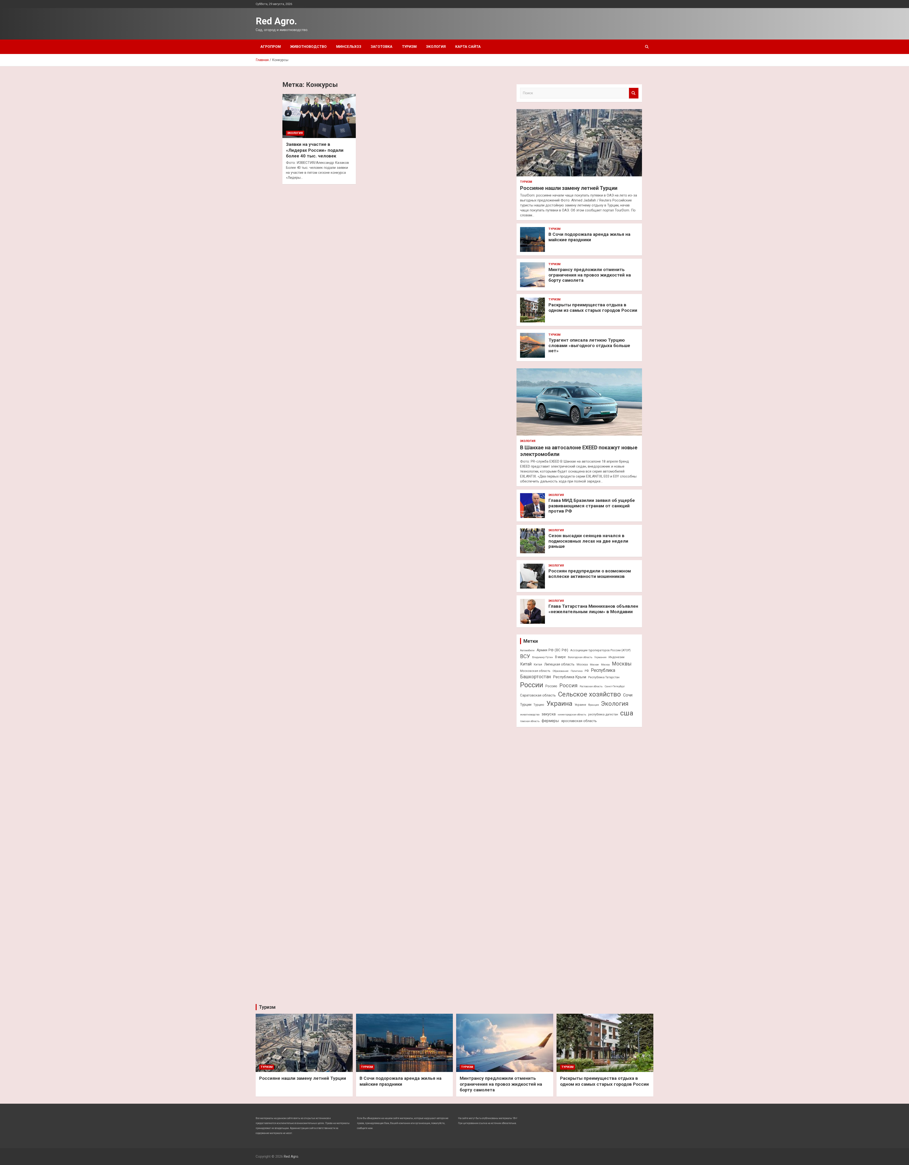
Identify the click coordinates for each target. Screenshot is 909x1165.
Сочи (628, 695)
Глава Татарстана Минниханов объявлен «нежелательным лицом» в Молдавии (593, 608)
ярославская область (579, 721)
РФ (587, 671)
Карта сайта (468, 47)
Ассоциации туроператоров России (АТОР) (600, 650)
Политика (577, 671)
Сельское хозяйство (589, 694)
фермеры (550, 721)
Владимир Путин (542, 657)
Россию (551, 686)
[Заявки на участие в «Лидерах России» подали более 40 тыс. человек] (319, 116)
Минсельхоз (348, 47)
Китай (526, 664)
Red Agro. (276, 21)
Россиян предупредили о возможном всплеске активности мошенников (589, 573)
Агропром (270, 47)
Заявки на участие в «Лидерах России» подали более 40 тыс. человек (314, 150)
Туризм (409, 47)
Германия (600, 657)
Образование (561, 671)
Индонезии (616, 657)
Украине (580, 704)
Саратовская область (538, 695)
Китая (538, 664)
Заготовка (381, 47)
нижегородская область (572, 714)
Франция (593, 704)
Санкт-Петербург (615, 686)
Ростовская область (591, 686)
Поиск (633, 93)
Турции (525, 704)
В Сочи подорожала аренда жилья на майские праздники (589, 237)
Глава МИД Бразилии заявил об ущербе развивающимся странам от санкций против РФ (591, 506)
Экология (436, 47)
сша (626, 713)
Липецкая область (559, 664)
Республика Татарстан (603, 677)
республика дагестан (603, 714)
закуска (549, 714)
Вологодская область (580, 657)
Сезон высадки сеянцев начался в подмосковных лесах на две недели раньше (588, 541)
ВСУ (525, 656)
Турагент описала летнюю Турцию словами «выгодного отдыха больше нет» (589, 345)
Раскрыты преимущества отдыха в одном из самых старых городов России (592, 307)
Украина (559, 703)
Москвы (622, 664)
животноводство (529, 714)
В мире (560, 657)
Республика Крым (569, 677)
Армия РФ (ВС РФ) (552, 650)
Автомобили (527, 650)
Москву (605, 664)
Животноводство (308, 47)
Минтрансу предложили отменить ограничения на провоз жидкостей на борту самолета (589, 275)
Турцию (539, 704)
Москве (594, 664)
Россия (568, 685)
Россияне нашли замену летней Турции (568, 188)
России (531, 685)
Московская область (535, 671)
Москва (582, 664)
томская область (529, 721)
